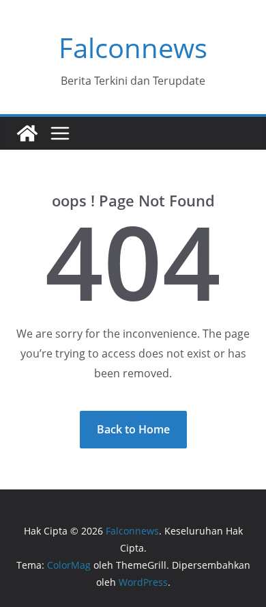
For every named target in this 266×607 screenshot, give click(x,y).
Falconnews (133, 47)
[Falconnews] (27, 133)
